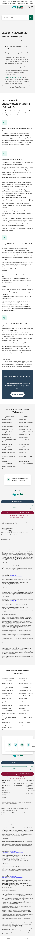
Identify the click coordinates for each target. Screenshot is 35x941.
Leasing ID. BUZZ (7, 432)
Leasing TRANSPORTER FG (8, 467)
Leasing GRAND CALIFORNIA (25, 457)
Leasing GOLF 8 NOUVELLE (9, 457)
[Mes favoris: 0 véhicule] (31, 7)
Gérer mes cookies (5, 539)
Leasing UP (22, 452)
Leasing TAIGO (23, 437)
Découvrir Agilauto (6, 785)
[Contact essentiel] (29, 7)
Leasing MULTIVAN (24, 434)
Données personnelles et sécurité (9, 535)
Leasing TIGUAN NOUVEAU (9, 440)
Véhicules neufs (18, 785)
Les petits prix (17, 787)
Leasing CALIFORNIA (24, 426)
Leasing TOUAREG (7, 426)
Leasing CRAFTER (7, 429)
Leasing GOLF (23, 417)
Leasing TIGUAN (7, 449)
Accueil (5, 26)
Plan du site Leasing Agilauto (14, 532)
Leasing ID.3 (22, 419)
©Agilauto (3, 532)
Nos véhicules (12, 26)
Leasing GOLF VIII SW (24, 429)
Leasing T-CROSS (24, 461)
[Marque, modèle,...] (31, 17)
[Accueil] (17, 7)
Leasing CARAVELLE (8, 417)
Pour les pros (5, 790)
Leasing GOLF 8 (6, 447)
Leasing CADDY (23, 444)
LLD (3, 789)
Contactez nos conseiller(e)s (13, 77)
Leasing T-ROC (23, 449)
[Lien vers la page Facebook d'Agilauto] (32, 507)
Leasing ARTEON (7, 444)
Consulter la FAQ (17, 394)
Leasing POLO (6, 437)
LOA (3, 787)
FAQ (14, 507)
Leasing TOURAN (7, 463)
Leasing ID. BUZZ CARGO (25, 432)
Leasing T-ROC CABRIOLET (9, 453)
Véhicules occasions (19, 783)
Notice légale (24, 532)
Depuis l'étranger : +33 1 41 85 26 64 (17, 515)
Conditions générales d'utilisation (9, 537)
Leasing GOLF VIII (7, 419)
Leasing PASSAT (7, 422)
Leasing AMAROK (23, 439)
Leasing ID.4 (6, 461)
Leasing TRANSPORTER (25, 463)
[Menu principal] (2, 7)
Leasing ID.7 (22, 447)
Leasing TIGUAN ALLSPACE (25, 423)
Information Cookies (23, 537)
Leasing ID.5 (6, 434)
